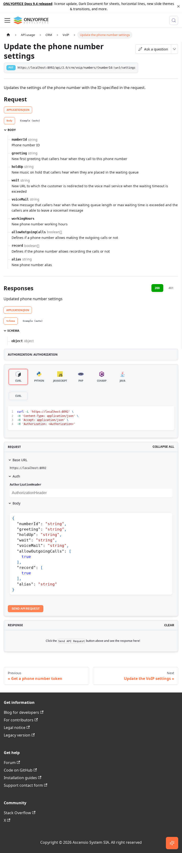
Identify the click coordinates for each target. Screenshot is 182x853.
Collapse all (163, 446)
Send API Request (26, 608)
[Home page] (8, 35)
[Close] (178, 6)
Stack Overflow (17, 812)
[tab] (9, 120)
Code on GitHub (18, 770)
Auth (16, 476)
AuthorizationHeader (25, 484)
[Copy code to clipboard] (168, 412)
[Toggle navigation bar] (7, 20)
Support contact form (23, 785)
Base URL (20, 460)
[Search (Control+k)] (173, 20)
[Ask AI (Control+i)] (172, 843)
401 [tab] (170, 288)
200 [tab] (157, 288)
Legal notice (14, 727)
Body (16, 503)
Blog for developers (21, 712)
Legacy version (17, 735)
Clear (169, 625)
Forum (10, 762)
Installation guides (20, 777)
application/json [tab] (18, 110)
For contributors (18, 720)
